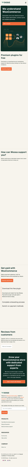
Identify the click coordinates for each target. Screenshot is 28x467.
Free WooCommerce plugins (8, 422)
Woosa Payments (5, 424)
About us (3, 447)
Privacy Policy (11, 455)
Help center (4, 438)
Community (4, 435)
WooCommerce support (7, 426)
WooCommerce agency (12, 395)
